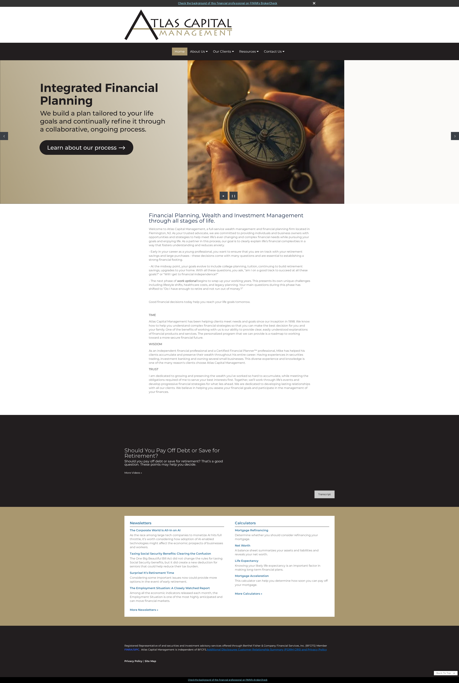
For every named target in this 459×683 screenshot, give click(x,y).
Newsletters (140, 523)
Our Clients (222, 52)
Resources (247, 52)
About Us (197, 52)
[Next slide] (455, 136)
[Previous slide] (4, 136)
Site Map (150, 661)
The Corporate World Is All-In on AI (155, 530)
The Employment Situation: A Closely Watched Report (170, 588)
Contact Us (273, 52)
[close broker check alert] (314, 3)
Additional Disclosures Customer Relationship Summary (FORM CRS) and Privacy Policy (267, 649)
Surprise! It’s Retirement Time (152, 573)
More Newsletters (144, 610)
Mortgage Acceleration (252, 576)
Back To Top (444, 673)
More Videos (133, 472)
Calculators (245, 523)
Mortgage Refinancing (251, 530)
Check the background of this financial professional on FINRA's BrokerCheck (227, 3)
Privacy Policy (133, 661)
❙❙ (233, 195)
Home (180, 52)
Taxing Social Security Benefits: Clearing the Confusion (170, 553)
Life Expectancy (246, 561)
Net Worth (242, 545)
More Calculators (248, 593)
